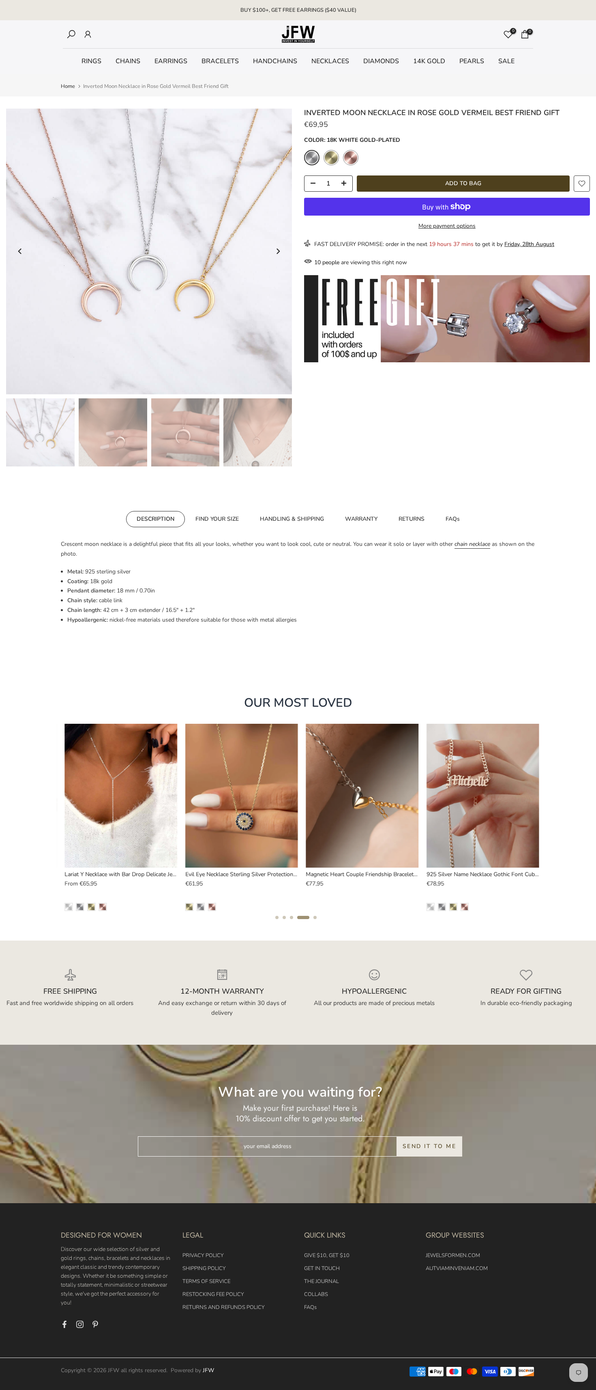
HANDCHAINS (275, 61)
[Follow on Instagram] (80, 1324)
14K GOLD (429, 61)
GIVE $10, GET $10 (326, 1255)
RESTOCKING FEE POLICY (213, 1294)
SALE (506, 61)
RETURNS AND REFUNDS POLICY (223, 1307)
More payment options (447, 226)
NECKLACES (330, 61)
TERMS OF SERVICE (206, 1281)
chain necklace (472, 544)
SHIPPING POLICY (204, 1268)
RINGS (91, 61)
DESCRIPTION (155, 519)
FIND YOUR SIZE (217, 519)
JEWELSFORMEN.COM (453, 1255)
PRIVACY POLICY (203, 1255)
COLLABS (316, 1294)
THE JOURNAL (321, 1281)
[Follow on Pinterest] (95, 1324)
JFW (208, 1370)
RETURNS (411, 519)
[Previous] (20, 251)
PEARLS (471, 61)
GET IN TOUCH (322, 1268)
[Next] (278, 251)
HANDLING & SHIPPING (292, 519)
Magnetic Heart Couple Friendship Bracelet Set (160, 874)
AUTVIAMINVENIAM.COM (457, 1268)
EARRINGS (170, 61)
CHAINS (128, 61)
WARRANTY (361, 519)
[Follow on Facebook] (64, 1324)
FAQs (453, 519)
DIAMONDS (381, 61)
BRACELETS (220, 61)
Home (68, 86)
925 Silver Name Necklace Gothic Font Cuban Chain (286, 874)
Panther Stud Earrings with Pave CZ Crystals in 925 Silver (415, 874)
